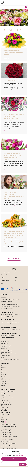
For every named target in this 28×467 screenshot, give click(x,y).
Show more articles (14, 258)
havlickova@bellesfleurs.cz (7, 323)
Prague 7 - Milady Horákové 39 (10, 333)
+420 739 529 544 (5, 329)
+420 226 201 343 (15, 335)
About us (16, 274)
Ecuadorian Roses (11, 81)
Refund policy (17, 272)
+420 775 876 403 (5, 335)
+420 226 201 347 (15, 299)
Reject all (14, 463)
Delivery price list (5, 280)
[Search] (26, 7)
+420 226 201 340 (15, 329)
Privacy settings (5, 274)
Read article (7, 58)
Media (2, 277)
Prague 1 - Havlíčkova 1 (8, 319)
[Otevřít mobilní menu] (25, 2)
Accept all (14, 458)
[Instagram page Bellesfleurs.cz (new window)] (15, 269)
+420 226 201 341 (15, 322)
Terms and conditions (6, 272)
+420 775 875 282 (5, 307)
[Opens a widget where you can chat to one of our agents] (23, 464)
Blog (2, 283)
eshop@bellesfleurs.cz (6, 301)
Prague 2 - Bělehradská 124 (9, 327)
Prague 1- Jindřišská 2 (7, 312)
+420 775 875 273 (5, 314)
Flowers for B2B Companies (9, 304)
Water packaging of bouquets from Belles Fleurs (13, 53)
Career (15, 277)
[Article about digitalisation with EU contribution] (5, 289)
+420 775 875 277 (5, 322)
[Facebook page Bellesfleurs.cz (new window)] (13, 269)
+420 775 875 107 (10, 3)
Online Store (5, 297)
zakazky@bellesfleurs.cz (7, 308)
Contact (16, 280)
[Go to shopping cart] (22, 2)
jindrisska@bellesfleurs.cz (7, 316)
